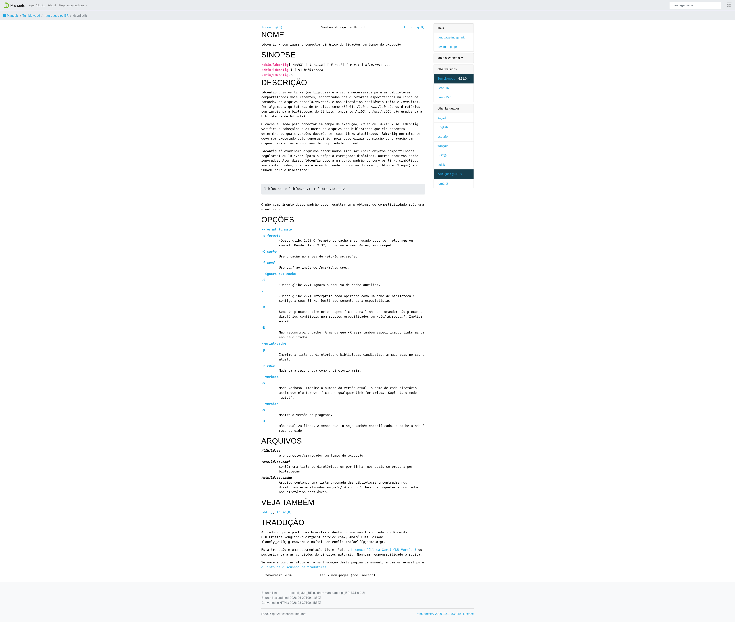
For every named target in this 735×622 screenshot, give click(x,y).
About (52, 5)
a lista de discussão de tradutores (293, 567)
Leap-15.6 (444, 97)
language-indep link (451, 37)
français (443, 146)
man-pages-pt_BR (56, 15)
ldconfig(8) (272, 27)
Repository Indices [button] (72, 5)
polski (442, 164)
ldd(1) (267, 512)
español (443, 136)
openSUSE (37, 5)
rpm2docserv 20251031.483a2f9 (439, 613)
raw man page (447, 46)
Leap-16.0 (444, 88)
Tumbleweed (31, 15)
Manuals (12, 15)
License (468, 613)
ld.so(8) (284, 512)
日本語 (442, 155)
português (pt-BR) (450, 174)
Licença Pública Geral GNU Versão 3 (383, 550)
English (443, 127)
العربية (442, 117)
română (443, 183)
